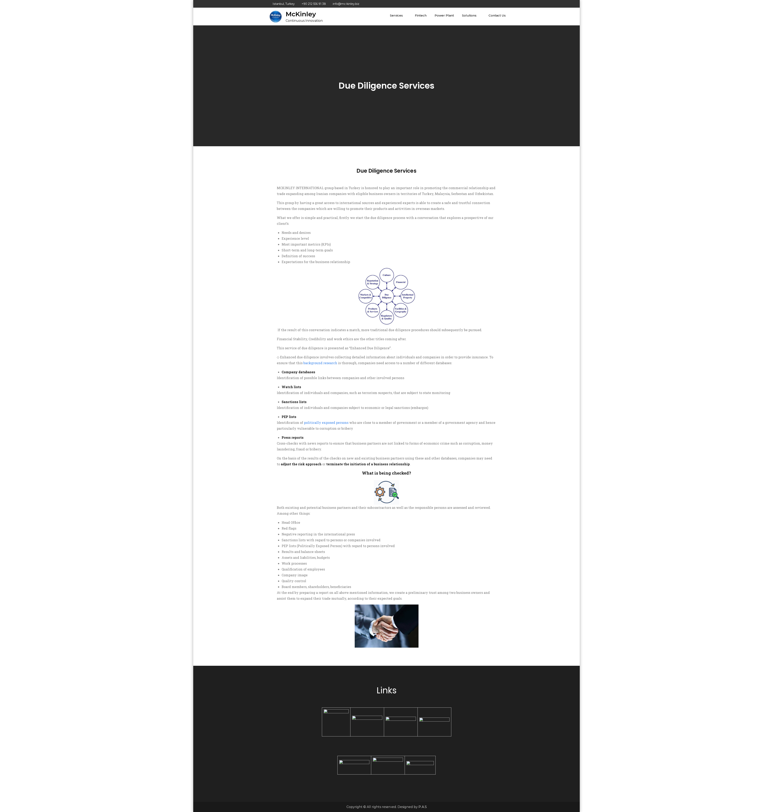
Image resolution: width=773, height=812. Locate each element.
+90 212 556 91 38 (314, 4)
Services (396, 15)
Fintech (421, 15)
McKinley (301, 14)
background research (320, 363)
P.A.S (423, 807)
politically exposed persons (326, 422)
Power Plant (444, 15)
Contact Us (497, 15)
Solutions (469, 15)
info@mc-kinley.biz (346, 4)
